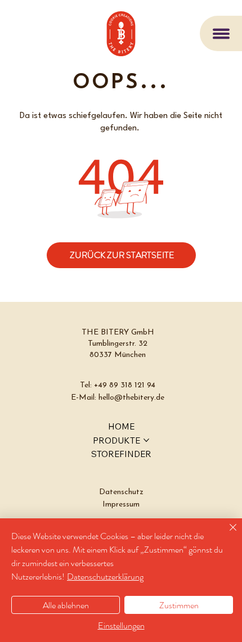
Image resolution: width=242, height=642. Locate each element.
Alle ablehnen (66, 605)
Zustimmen (179, 605)
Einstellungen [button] (121, 625)
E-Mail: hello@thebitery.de (117, 398)
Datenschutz (121, 492)
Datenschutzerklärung (105, 576)
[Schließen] (226, 534)
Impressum (121, 504)
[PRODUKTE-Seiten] (146, 440)
